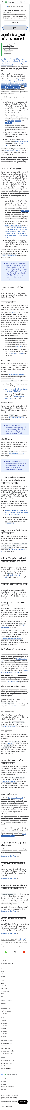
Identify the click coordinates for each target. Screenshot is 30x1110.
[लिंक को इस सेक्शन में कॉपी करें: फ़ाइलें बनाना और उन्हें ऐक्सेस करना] (7, 290)
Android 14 (4, 1028)
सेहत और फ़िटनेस (5, 988)
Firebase (3, 1084)
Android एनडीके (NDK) (7, 1053)
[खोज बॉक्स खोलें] (18, 2)
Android (3, 961)
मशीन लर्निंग (3, 986)
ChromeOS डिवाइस (6, 1008)
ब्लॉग (2, 974)
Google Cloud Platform (7, 1087)
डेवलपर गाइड (4, 1046)
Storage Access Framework (16, 353)
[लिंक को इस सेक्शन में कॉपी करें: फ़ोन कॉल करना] (13, 731)
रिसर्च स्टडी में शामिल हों (6, 1068)
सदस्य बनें (23, 1102)
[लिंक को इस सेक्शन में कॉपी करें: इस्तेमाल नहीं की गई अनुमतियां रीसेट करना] (12, 846)
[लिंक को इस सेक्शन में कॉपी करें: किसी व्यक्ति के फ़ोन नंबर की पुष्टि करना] (3, 652)
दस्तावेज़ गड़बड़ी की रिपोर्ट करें (7, 1063)
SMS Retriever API (12, 682)
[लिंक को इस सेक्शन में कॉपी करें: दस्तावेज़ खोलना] (13, 360)
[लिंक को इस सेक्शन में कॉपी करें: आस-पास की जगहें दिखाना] (24, 169)
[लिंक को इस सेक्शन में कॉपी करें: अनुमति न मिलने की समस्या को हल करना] (10, 921)
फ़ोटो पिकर (11, 121)
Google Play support (6, 1066)
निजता (2, 994)
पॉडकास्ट (3, 976)
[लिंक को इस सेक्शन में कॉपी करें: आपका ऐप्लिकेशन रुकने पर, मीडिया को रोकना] (16, 763)
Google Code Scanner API (15, 798)
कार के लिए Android (6, 1011)
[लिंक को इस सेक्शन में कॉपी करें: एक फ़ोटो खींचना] (14, 403)
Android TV (4, 1014)
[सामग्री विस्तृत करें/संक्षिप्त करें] (21, 44)
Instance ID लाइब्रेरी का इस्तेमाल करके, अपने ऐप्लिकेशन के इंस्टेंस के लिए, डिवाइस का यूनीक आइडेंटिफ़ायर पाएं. (16, 512)
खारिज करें (15, 22)
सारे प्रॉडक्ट (4, 1089)
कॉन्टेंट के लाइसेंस (22, 939)
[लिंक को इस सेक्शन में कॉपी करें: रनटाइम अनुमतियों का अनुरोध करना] (7, 866)
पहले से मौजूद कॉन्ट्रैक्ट (21, 141)
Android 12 (4, 1033)
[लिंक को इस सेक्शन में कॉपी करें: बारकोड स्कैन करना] (19, 795)
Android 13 (4, 1031)
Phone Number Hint (14, 705)
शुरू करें (15, 28)
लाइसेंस (8, 1095)
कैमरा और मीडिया (5, 991)
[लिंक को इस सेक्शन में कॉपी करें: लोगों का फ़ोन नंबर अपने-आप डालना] (26, 687)
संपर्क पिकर (18, 121)
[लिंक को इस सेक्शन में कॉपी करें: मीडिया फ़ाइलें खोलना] (17, 302)
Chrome (3, 1081)
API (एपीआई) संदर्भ (5, 1048)
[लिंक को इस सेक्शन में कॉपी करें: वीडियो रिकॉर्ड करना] (16, 439)
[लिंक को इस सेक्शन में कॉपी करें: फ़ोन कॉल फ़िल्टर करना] (18, 712)
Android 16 (4, 1023)
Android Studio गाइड (6, 1043)
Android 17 (4, 1020)
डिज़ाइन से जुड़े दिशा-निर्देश (8, 856)
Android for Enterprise (7, 963)
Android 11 (4, 1036)
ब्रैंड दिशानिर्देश (15, 1095)
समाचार (2, 971)
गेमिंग (2, 983)
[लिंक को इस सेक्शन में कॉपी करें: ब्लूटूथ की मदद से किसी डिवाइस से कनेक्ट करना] (15, 533)
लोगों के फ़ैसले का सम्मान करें (13, 151)
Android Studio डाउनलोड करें (8, 1051)
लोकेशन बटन (8, 123)
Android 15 (4, 1026)
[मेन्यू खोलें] (2, 2)
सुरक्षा (2, 966)
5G (2, 996)
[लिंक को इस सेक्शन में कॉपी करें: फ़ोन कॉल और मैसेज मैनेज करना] (3, 587)
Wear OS (3, 1006)
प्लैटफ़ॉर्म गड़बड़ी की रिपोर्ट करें (7, 1060)
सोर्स (2, 968)
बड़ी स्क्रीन (3, 1003)
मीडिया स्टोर (18, 347)
